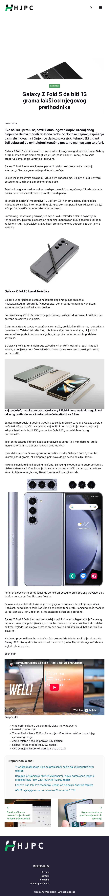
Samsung (33, 453)
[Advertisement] (54, 36)
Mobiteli (54, 86)
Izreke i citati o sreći (24, 729)
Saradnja (44, 879)
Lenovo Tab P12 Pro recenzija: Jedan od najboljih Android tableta (54, 785)
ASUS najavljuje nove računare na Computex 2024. (45, 790)
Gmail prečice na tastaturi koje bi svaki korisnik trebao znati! (18, 815)
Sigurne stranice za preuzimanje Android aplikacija (90, 815)
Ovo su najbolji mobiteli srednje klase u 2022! (39, 748)
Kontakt (45, 876)
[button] (90, 7)
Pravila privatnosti (39, 883)
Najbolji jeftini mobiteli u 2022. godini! (34, 744)
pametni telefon (54, 166)
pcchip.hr (10, 653)
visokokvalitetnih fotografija (21, 303)
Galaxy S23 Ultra (15, 642)
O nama (45, 872)
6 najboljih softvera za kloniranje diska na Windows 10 (44, 725)
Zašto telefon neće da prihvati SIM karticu (37, 740)
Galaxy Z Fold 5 (83, 177)
